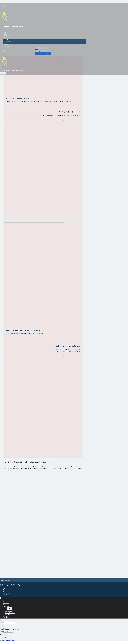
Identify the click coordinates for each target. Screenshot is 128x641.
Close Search (5, 638)
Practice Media (16, 585)
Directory (6, 46)
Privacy (5, 590)
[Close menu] (0, 598)
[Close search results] (2, 625)
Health (5, 609)
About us (6, 32)
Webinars (6, 35)
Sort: (1, 631)
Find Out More (9, 41)
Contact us (6, 593)
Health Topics (9, 39)
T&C (4, 588)
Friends (5, 591)
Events (7, 42)
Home (5, 31)
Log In (5, 594)
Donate (6, 44)
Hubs (5, 34)
